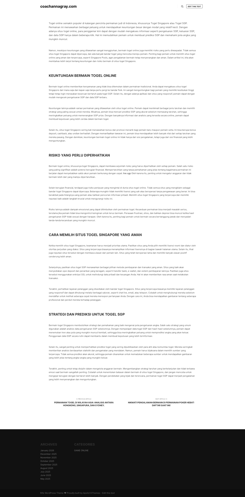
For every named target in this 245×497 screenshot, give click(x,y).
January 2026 (47, 450)
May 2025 (45, 478)
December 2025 (48, 454)
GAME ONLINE (81, 450)
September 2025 (48, 464)
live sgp (127, 173)
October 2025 (47, 461)
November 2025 (48, 457)
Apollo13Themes (91, 493)
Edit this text (194, 6)
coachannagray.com (54, 6)
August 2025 (46, 468)
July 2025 (45, 471)
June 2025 (45, 475)
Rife (42, 493)
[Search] (182, 6)
